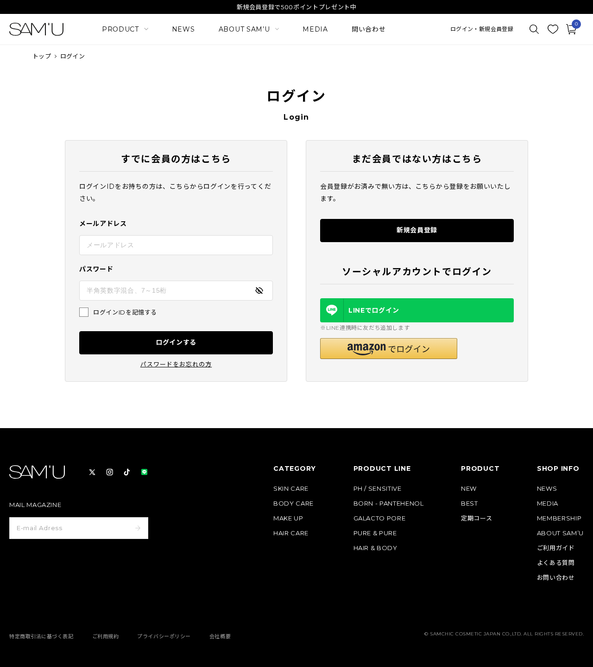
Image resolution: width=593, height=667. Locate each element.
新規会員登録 (417, 230)
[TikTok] (127, 472)
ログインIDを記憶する (125, 312)
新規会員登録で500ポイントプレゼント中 (297, 7)
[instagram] (110, 472)
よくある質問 (556, 563)
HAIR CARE (291, 533)
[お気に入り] (553, 29)
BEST (469, 503)
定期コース (476, 518)
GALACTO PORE (379, 518)
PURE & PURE (375, 533)
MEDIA (315, 29)
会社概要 (220, 636)
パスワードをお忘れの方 (176, 364)
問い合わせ (369, 29)
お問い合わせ (556, 578)
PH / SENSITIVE (377, 489)
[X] (92, 472)
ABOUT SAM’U (560, 533)
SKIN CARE (291, 489)
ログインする (176, 342)
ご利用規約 (105, 636)
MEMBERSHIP (559, 518)
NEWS (183, 29)
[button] (388, 348)
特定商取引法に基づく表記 (41, 636)
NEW (469, 489)
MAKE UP (288, 518)
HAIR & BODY (375, 548)
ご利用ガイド (556, 548)
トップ (41, 56)
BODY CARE (293, 503)
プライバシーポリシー (164, 636)
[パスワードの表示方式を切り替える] (259, 290)
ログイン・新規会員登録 (481, 29)
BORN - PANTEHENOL (388, 503)
